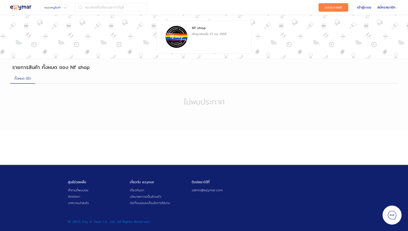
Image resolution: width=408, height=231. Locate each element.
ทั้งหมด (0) (22, 78)
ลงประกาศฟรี (333, 7)
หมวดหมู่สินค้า (52, 7)
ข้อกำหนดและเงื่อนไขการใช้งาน (150, 202)
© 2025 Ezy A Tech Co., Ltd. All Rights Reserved (108, 221)
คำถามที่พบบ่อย (78, 190)
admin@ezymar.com (207, 190)
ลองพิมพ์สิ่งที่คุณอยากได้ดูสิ (104, 7)
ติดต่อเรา (74, 196)
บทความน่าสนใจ (78, 202)
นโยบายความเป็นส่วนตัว (145, 196)
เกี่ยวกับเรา (137, 190)
